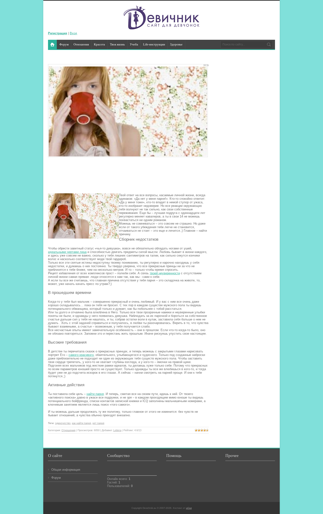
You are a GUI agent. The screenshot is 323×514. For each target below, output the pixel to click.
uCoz (189, 508)
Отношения (68, 430)
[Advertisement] (134, 176)
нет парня (98, 423)
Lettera (117, 430)
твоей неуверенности (165, 273)
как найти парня (81, 423)
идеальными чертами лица (67, 252)
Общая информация (65, 469)
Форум (56, 477)
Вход (73, 33)
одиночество (62, 423)
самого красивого (81, 355)
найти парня (95, 394)
